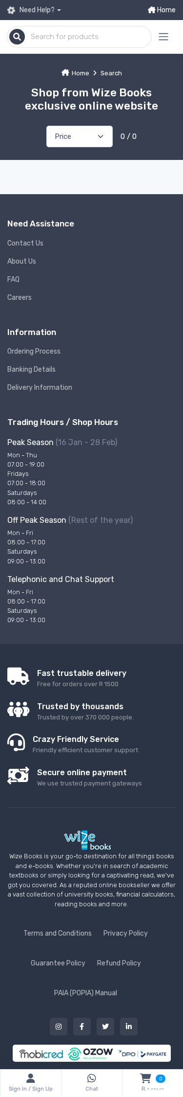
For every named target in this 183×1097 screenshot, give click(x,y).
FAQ (13, 279)
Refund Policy (119, 963)
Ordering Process (34, 351)
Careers (19, 297)
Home (166, 10)
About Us (21, 261)
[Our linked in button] (129, 1026)
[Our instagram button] (58, 1026)
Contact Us (25, 243)
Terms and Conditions (57, 933)
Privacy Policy (125, 933)
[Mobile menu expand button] (163, 37)
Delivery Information (39, 387)
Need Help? (36, 10)
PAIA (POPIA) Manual (85, 993)
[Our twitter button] (105, 1026)
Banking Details (31, 369)
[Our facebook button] (82, 1026)
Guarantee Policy (58, 963)
